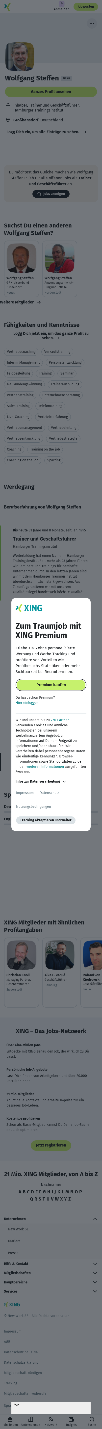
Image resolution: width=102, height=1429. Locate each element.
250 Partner (60, 720)
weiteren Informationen (45, 767)
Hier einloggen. (27, 703)
